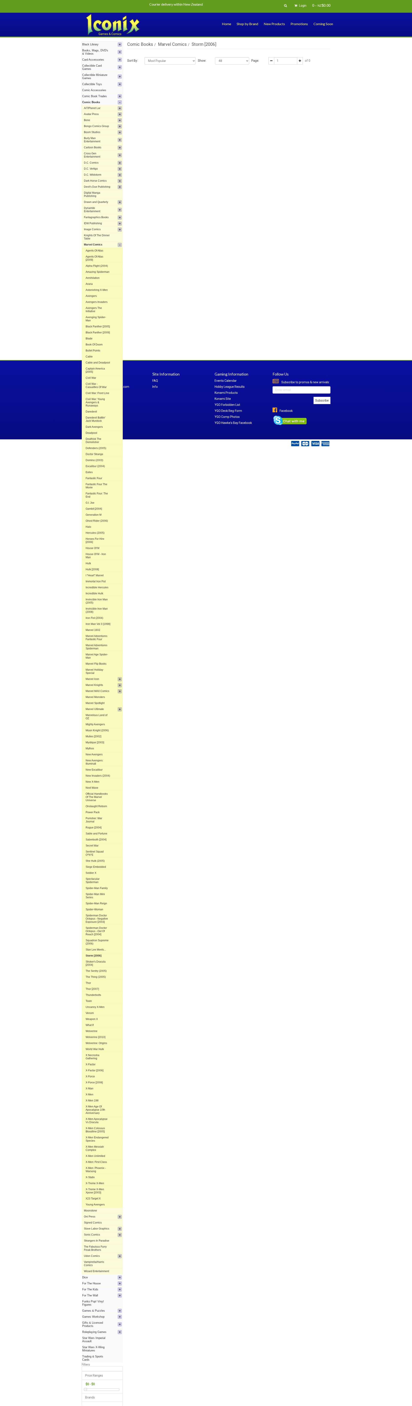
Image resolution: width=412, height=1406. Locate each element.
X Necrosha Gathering (92, 1057)
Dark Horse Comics (95, 180)
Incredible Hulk (94, 593)
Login (302, 5)
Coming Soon (323, 24)
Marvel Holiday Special (94, 671)
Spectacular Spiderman (93, 880)
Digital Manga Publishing (92, 194)
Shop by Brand (247, 24)
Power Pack (93, 812)
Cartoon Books (92, 147)
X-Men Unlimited (95, 1156)
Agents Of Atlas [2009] (94, 258)
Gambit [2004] (94, 508)
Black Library (90, 44)
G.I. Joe (90, 502)
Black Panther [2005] (98, 326)
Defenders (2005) (96, 448)
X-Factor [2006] (94, 1070)
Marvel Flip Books (96, 663)
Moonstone (90, 1210)
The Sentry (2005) (96, 970)
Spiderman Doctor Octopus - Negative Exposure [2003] (97, 918)
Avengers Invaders (97, 302)
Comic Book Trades (94, 96)
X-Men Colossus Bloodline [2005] (95, 1130)
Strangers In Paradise (96, 1240)
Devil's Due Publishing (97, 186)
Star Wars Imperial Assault (93, 1339)
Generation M (93, 514)
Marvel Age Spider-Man (97, 656)
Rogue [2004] (93, 827)
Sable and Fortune (96, 833)
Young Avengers (95, 1204)
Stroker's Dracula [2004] (96, 963)
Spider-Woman (94, 909)
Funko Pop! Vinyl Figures (93, 1303)
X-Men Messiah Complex (95, 1148)
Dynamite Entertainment (92, 210)
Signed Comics (93, 1222)
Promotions (299, 24)
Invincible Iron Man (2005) (97, 601)
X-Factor (90, 1064)
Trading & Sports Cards (92, 1358)
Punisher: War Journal (94, 820)
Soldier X (91, 872)
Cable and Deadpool (98, 362)
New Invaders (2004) (98, 775)
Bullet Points (93, 350)
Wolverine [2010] (95, 1037)
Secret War (92, 845)
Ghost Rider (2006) (97, 520)
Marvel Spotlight (95, 703)
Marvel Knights (94, 685)
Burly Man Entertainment (92, 140)
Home (226, 24)
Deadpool (91, 432)
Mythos (90, 748)
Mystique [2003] (95, 742)
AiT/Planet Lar (92, 108)
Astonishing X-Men (97, 289)
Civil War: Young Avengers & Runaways (95, 402)
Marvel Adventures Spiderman (96, 647)
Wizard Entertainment (96, 1271)
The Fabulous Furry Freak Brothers (95, 1248)
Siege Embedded (96, 866)
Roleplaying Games (94, 1332)
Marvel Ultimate (95, 709)
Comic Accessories (94, 90)
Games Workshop (93, 1316)
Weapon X (92, 1019)
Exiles (89, 472)
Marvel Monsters (95, 697)
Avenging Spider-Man (96, 319)
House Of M (92, 548)
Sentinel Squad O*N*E (95, 853)
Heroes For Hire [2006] (95, 540)
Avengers (91, 295)
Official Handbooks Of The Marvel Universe (97, 797)
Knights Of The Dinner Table (97, 237)
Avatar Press (91, 114)
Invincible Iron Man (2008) (97, 610)
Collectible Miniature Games (94, 76)
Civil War (91, 377)
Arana (89, 283)
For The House (91, 1283)
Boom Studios (92, 132)
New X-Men (92, 781)
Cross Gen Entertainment (92, 155)
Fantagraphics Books (96, 217)
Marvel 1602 (93, 630)
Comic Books (91, 102)
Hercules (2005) (95, 532)
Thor (88, 982)
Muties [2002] (93, 736)
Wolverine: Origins (96, 1043)
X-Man (89, 1088)
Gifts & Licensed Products (92, 1324)
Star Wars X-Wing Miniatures (93, 1349)
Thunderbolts (93, 995)
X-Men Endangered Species (97, 1139)
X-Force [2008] (94, 1082)
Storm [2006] (93, 955)
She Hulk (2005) (95, 860)
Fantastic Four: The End (97, 495)
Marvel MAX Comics (97, 691)
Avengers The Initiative (94, 310)
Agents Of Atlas (94, 250)
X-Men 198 (92, 1100)
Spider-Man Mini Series (95, 896)
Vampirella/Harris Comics (94, 1263)
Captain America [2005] (95, 370)
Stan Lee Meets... (96, 949)
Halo (88, 526)
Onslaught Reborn (96, 806)
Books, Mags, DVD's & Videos (95, 52)
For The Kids (90, 1289)
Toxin (89, 1001)
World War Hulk (95, 1049)
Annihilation (93, 277)
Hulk (88, 563)
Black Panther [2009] (98, 332)
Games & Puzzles (93, 1310)
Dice (85, 1277)
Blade (89, 338)
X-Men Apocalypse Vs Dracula (97, 1121)
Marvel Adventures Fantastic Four (96, 638)
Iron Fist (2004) (94, 617)
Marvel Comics (93, 244)
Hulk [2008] (92, 569)
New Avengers (94, 754)
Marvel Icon (92, 679)
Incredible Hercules (97, 587)
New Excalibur (94, 769)
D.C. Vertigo (91, 168)
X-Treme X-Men (95, 1183)
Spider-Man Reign (96, 903)
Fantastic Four (94, 478)
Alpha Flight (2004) (97, 265)
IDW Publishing (93, 223)
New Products (274, 24)
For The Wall (90, 1295)
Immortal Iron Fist (96, 581)
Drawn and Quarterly (96, 202)
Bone (87, 120)
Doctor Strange (94, 454)
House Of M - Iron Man (96, 556)
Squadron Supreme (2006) (97, 942)
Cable (89, 356)
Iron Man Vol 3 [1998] (98, 624)
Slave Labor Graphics (96, 1228)
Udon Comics (92, 1255)
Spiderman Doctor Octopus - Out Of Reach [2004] (96, 931)
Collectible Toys (92, 84)
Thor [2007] (92, 988)
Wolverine (91, 1031)
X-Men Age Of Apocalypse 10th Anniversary (95, 1110)
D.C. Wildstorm (92, 174)
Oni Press (89, 1216)
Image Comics (92, 229)
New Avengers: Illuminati (94, 762)
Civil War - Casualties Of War (96, 385)
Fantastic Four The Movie (96, 486)
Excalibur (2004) (95, 466)
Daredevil (91, 411)
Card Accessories (93, 59)
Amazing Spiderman (97, 271)
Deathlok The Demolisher (93, 440)
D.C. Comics (91, 162)
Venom (90, 1013)
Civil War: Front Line (97, 393)
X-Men (89, 1094)
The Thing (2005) (96, 976)
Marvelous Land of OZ (96, 717)
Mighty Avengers (95, 724)
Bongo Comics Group (96, 126)
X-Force (90, 1076)
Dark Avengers (94, 426)
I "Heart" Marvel (95, 575)
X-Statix (90, 1177)
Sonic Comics (92, 1234)
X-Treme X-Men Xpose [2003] (95, 1191)
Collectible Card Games (92, 67)
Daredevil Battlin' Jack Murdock (95, 419)
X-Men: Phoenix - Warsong (96, 1170)
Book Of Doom (94, 344)
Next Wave (92, 787)
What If (90, 1025)
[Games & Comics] (113, 24)
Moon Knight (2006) (97, 730)
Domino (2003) (94, 460)
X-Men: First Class (96, 1162)
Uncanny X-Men (95, 1007)
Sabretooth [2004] (96, 839)
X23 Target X (93, 1198)
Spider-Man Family (97, 888)
